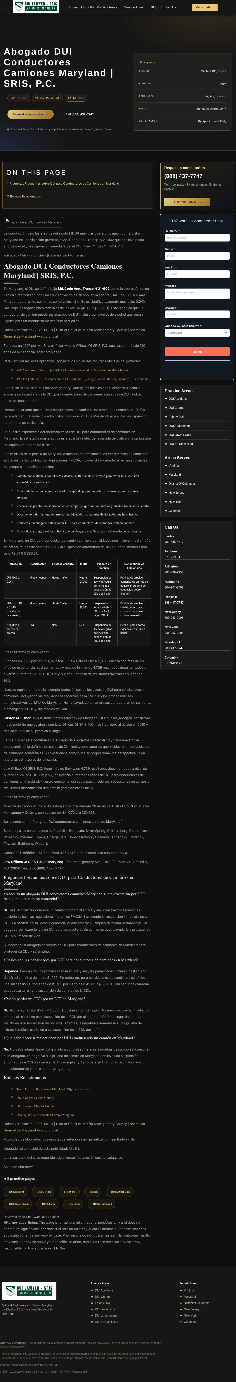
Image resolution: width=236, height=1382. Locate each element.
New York (171, 627)
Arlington (171, 566)
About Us (87, 7)
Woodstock (173, 642)
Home (73, 7)
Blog (154, 7)
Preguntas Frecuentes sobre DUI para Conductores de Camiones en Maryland (64, 183)
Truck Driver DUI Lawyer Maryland (40, 1089)
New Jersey (173, 612)
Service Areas (134, 7)
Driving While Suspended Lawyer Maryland (45, 1114)
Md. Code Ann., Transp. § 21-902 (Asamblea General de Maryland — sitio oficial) (72, 370)
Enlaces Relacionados (25, 196)
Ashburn (171, 551)
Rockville (171, 596)
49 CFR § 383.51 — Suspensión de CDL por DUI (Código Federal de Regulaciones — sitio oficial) (83, 378)
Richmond (172, 581)
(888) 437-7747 (183, 176)
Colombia (171, 657)
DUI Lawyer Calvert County (35, 1097)
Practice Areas (107, 7)
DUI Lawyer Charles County (35, 1106)
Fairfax (169, 536)
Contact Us (168, 7)
